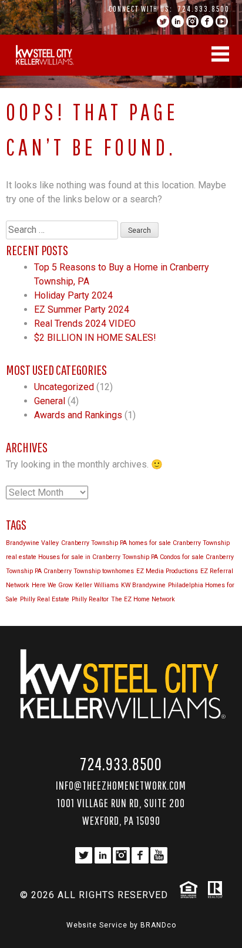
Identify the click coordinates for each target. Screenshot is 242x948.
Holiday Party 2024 (73, 295)
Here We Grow (52, 585)
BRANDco (158, 925)
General (49, 401)
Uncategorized (64, 386)
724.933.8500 (204, 8)
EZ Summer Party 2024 (81, 309)
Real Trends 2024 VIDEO (85, 323)
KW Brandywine (143, 585)
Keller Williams (97, 585)
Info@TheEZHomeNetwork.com (121, 785)
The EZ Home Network (143, 599)
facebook (207, 21)
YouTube (222, 21)
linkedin (178, 21)
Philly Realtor (90, 599)
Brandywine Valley (32, 543)
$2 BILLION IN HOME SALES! (95, 337)
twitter (163, 21)
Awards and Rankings (78, 415)
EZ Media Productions (167, 571)
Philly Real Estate (44, 599)
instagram (192, 21)
